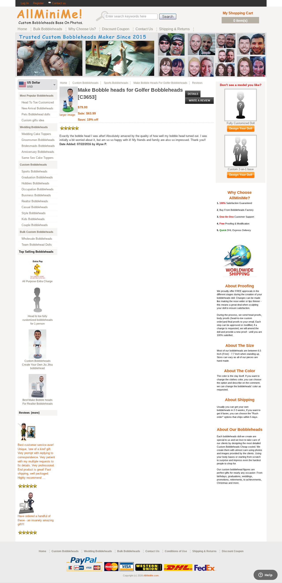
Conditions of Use (176, 551)
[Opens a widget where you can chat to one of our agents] (265, 575)
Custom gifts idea (33, 120)
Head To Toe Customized (38, 102)
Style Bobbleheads (34, 213)
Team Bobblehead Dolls (37, 244)
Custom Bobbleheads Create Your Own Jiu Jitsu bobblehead (37, 364)
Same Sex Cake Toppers (38, 157)
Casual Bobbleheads (35, 207)
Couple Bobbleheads (35, 225)
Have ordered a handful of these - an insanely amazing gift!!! (36, 520)
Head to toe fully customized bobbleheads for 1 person (37, 320)
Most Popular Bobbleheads (37, 95)
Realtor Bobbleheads (35, 201)
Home (63, 82)
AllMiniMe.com (151, 575)
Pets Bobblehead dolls (36, 114)
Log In (25, 3)
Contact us (58, 3)
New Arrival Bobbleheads (37, 108)
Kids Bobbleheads (33, 219)
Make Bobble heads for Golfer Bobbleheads (160, 82)
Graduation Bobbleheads (37, 177)
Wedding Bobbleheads (34, 127)
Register (38, 3)
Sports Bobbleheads (34, 171)
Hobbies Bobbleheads (35, 183)
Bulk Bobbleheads (128, 551)
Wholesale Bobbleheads (37, 238)
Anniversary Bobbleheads (38, 151)
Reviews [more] (29, 412)
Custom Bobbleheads (33, 164)
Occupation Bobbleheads (38, 189)
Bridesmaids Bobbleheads (38, 146)
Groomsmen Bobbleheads (38, 140)
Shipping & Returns (204, 551)
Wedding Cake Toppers (36, 134)
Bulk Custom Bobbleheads (36, 232)
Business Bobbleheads (36, 195)
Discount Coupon (232, 551)
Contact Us (152, 551)
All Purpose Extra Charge (37, 281)
